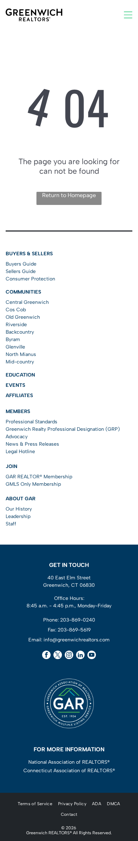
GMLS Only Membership (33, 484)
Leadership (18, 516)
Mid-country (20, 362)
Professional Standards (31, 422)
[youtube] (91, 656)
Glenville (15, 347)
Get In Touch (69, 565)
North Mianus (21, 354)
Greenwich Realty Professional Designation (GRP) (63, 429)
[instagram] (69, 656)
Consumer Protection (30, 279)
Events (15, 385)
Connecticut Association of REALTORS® (69, 771)
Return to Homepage (69, 195)
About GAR (20, 499)
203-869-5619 (74, 630)
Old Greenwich (23, 317)
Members (18, 411)
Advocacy (17, 437)
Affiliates (19, 395)
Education (20, 375)
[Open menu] (128, 15)
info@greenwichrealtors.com (77, 640)
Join (11, 466)
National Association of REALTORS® (69, 762)
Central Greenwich (27, 302)
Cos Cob (16, 310)
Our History (19, 509)
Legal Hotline (20, 452)
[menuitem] (35, 803)
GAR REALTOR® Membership (39, 477)
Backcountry (20, 332)
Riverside (16, 325)
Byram (13, 339)
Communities (23, 292)
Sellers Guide (21, 271)
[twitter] (57, 656)
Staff (11, 524)
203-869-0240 (77, 620)
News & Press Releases (32, 444)
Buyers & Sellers (29, 254)
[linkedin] (80, 656)
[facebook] (46, 656)
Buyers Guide (21, 264)
